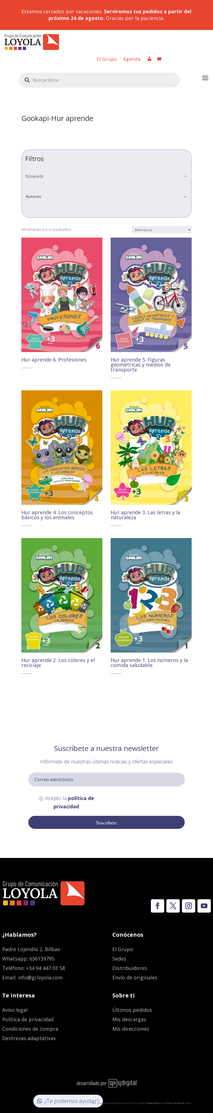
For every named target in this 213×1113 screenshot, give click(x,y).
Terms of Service (175, 1102)
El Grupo (107, 59)
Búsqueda (34, 176)
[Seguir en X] (173, 906)
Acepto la (69, 802)
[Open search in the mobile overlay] (99, 80)
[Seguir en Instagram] (188, 906)
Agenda (132, 59)
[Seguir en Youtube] (204, 906)
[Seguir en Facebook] (157, 906)
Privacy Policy (153, 1102)
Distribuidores (129, 968)
